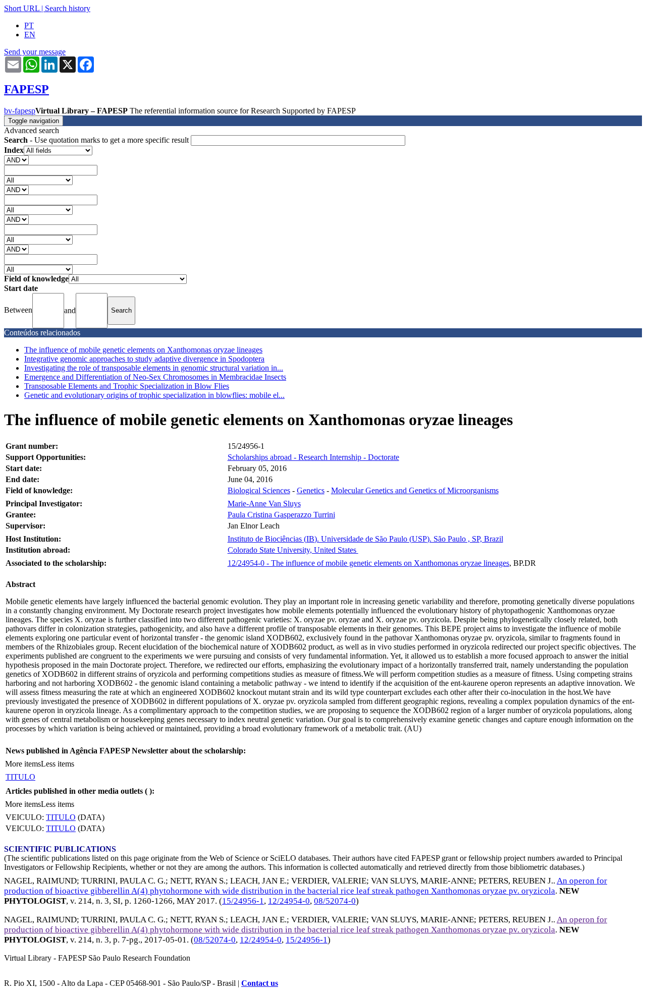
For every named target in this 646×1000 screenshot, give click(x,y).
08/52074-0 (335, 901)
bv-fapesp (19, 110)
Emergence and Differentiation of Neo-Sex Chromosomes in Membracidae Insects (155, 377)
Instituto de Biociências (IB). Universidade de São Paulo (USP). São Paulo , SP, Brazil (365, 539)
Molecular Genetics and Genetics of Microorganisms (415, 490)
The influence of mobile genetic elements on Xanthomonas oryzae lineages (143, 349)
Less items (57, 763)
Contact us (259, 983)
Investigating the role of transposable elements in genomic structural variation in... (153, 368)
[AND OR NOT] (16, 159)
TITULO (20, 777)
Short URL (21, 8)
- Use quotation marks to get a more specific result (97, 140)
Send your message (35, 51)
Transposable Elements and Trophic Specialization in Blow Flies (126, 386)
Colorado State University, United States (293, 550)
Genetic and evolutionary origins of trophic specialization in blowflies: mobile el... (154, 395)
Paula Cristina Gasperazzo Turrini (281, 514)
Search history (67, 8)
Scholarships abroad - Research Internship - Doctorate (313, 457)
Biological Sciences (259, 490)
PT (29, 25)
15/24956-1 (243, 901)
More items (23, 763)
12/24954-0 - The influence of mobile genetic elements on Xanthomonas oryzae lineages (368, 563)
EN (29, 34)
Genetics (311, 490)
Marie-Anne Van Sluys (264, 503)
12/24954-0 (289, 901)
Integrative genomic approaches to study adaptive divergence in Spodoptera (144, 359)
